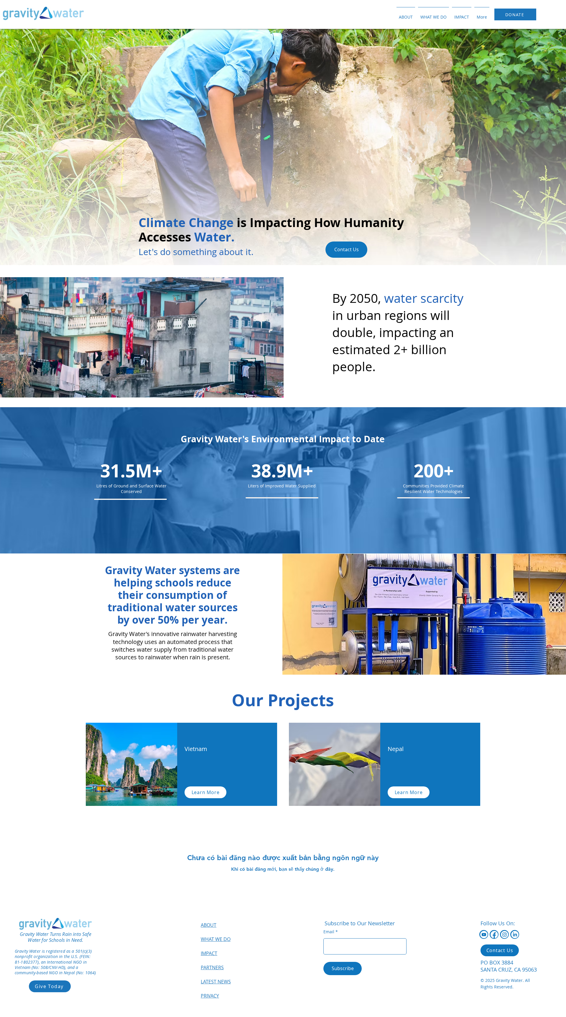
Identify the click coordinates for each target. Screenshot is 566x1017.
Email (328, 932)
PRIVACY (210, 996)
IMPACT (209, 953)
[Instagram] (504, 934)
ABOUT (208, 925)
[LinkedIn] (515, 934)
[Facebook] (494, 934)
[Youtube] (484, 934)
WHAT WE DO (216, 939)
